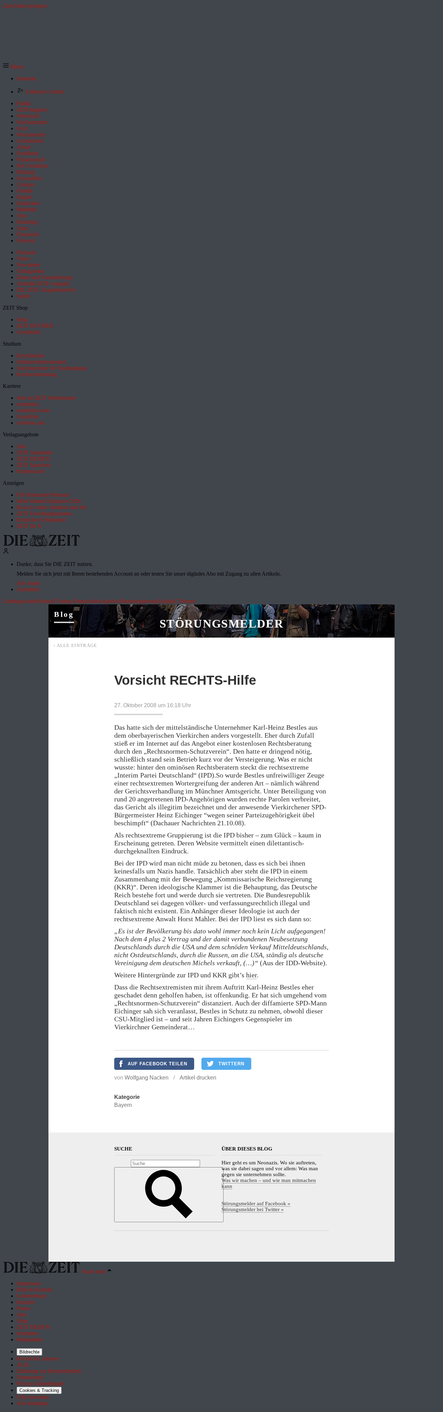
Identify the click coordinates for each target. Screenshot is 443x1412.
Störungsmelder (221, 623)
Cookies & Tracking (39, 1390)
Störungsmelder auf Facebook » (256, 1203)
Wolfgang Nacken (147, 1078)
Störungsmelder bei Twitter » (253, 1209)
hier (251, 975)
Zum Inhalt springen (25, 6)
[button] (13, 67)
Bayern (123, 1105)
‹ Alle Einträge (75, 645)
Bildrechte (29, 1352)
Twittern (231, 1063)
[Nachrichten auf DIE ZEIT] (41, 545)
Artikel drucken (198, 1078)
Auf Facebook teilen (157, 1063)
